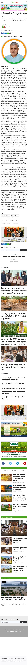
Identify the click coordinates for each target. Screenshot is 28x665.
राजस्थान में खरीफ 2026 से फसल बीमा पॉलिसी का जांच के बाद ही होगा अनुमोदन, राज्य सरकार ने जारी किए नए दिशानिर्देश (14, 341)
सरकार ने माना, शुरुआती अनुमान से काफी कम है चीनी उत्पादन (14, 388)
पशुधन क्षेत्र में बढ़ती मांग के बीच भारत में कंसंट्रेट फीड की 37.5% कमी (20, 539)
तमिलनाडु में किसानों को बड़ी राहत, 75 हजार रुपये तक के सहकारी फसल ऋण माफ (13, 366)
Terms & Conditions (10, 630)
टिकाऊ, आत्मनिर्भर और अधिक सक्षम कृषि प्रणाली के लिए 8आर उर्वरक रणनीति (20, 505)
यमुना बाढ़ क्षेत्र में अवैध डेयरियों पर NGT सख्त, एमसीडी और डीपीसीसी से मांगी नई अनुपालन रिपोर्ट (14, 315)
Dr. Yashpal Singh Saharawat (18, 509)
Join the (12, 36)
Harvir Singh (15, 561)
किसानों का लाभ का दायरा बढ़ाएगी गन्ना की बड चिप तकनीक (14, 256)
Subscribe (24, 249)
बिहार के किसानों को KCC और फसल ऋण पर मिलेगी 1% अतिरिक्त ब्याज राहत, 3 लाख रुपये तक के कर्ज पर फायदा (14, 290)
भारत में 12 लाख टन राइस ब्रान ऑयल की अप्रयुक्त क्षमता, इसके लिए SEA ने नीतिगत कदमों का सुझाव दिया (19, 476)
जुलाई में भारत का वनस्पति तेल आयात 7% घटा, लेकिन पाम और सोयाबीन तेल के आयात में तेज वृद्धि (19, 496)
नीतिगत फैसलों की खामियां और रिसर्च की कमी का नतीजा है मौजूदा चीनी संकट (19, 558)
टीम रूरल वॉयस (9, 26)
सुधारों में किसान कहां (14, 261)
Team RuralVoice (16, 481)
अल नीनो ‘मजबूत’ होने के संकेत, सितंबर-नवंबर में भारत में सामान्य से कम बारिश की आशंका (19, 486)
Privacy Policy (18, 630)
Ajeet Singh (15, 490)
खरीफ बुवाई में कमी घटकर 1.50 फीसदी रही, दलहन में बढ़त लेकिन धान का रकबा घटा (20, 567)
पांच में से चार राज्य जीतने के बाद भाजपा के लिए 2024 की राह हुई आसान (14, 597)
